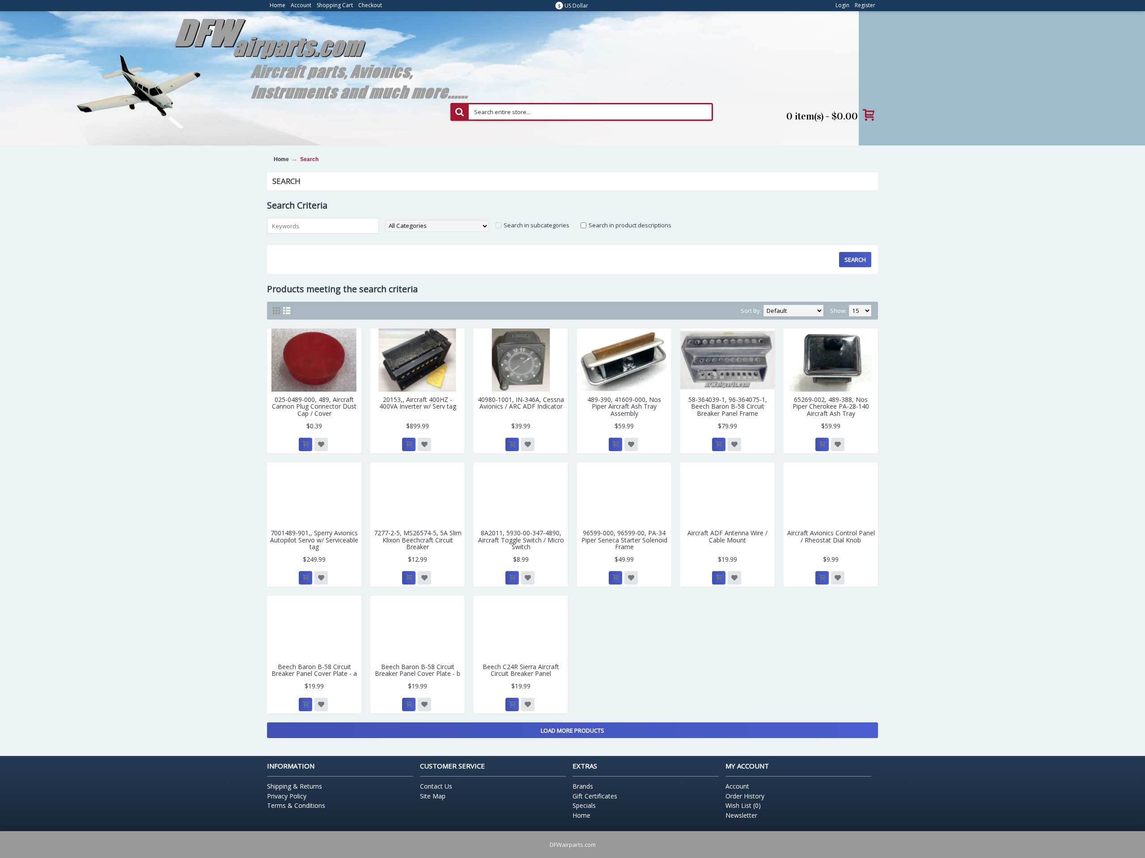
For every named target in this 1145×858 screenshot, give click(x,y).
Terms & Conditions (296, 805)
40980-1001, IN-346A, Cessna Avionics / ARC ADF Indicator (521, 402)
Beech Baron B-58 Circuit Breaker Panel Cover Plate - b (417, 670)
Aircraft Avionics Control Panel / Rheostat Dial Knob (831, 536)
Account (737, 786)
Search (309, 159)
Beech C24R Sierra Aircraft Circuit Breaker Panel (521, 670)
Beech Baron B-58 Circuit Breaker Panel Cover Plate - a (314, 670)
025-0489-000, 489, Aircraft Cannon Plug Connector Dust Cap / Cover (314, 406)
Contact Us (436, 786)
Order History (744, 796)
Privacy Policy (286, 796)
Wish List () (743, 805)
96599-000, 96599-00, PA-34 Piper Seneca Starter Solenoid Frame (624, 540)
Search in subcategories (536, 225)
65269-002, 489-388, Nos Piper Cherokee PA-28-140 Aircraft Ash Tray (831, 406)
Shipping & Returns (294, 786)
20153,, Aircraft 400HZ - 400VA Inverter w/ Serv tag (417, 402)
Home (281, 159)
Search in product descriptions (630, 225)
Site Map (432, 796)
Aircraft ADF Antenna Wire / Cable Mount (727, 536)
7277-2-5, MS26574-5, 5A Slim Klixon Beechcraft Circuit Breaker (418, 540)
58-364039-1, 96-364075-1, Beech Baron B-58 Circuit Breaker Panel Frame (727, 406)
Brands (582, 786)
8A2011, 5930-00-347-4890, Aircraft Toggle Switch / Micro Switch (521, 540)
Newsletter (741, 815)
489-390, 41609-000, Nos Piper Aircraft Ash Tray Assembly (624, 406)
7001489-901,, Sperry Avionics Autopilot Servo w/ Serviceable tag (314, 540)
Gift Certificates (594, 796)
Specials (584, 805)
